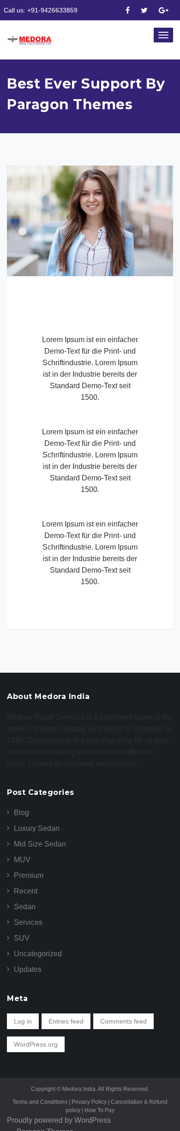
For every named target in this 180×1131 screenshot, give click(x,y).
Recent (25, 891)
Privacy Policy (91, 1102)
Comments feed (123, 1021)
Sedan (25, 907)
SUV (22, 938)
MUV (22, 860)
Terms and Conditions (41, 1102)
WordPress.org (36, 1044)
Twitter (144, 10)
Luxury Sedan (37, 828)
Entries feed (66, 1021)
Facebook (127, 10)
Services (28, 922)
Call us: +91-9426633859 (41, 10)
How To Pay (99, 1110)
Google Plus (163, 10)
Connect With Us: (116, 10)
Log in (23, 1021)
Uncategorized (38, 954)
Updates (28, 969)
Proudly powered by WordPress (59, 1120)
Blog (21, 813)
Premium (28, 875)
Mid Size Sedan (40, 844)
